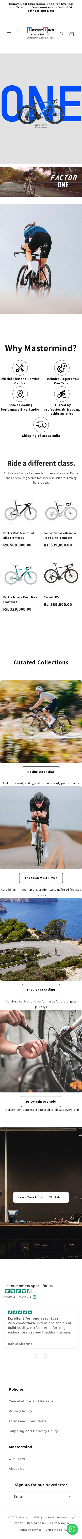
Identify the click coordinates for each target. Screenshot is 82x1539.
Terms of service (30, 1529)
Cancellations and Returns (31, 1401)
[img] (43, 1291)
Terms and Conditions (27, 1421)
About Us (16, 1469)
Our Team (17, 1459)
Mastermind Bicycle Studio (37, 1517)
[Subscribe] (68, 1497)
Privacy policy (59, 1522)
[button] (9, 34)
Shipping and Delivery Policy (33, 1431)
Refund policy (36, 1522)
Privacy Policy (20, 1411)
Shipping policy (56, 1529)
